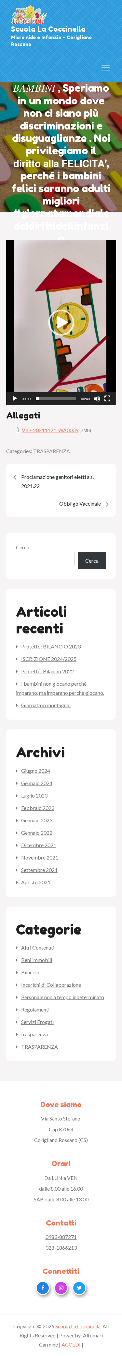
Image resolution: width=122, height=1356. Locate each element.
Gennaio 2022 (36, 833)
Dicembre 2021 (38, 845)
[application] (61, 322)
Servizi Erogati (37, 1022)
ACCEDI (71, 1344)
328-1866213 (61, 1247)
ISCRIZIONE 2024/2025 (48, 659)
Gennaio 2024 (36, 783)
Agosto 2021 (35, 882)
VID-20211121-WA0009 (50, 430)
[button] (61, 323)
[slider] (56, 398)
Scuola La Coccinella (48, 29)
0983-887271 (61, 1237)
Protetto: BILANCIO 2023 (51, 646)
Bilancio (30, 972)
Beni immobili (36, 960)
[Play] (14, 398)
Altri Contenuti (37, 947)
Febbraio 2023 (37, 808)
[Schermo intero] (107, 398)
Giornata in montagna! (46, 705)
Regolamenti (35, 1009)
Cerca (22, 547)
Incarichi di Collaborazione (51, 985)
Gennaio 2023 (36, 820)
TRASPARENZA (51, 451)
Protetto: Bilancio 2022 (47, 671)
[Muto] (97, 398)
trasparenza (34, 1034)
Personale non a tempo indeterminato (62, 997)
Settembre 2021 (39, 870)
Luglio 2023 (34, 795)
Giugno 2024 (35, 771)
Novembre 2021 (39, 857)
